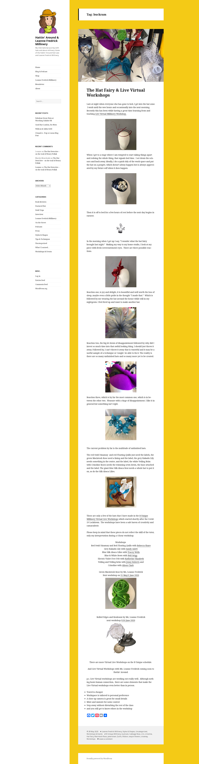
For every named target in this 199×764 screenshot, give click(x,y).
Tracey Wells (134, 552)
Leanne (38, 167)
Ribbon (125, 736)
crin (142, 734)
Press (37, 231)
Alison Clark (128, 565)
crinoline (148, 734)
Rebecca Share (144, 545)
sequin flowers (134, 736)
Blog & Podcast (41, 71)
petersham (112, 736)
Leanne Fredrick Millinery (45, 80)
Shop (37, 76)
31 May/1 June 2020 (130, 575)
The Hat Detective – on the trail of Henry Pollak (48, 160)
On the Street (40, 222)
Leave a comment (105, 739)
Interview (39, 214)
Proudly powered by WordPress (99, 758)
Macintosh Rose (100, 736)
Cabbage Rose (134, 734)
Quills (119, 736)
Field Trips (39, 210)
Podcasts (38, 227)
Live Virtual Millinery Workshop (110, 114)
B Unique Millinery (113, 734)
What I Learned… (42, 247)
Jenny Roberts (133, 562)
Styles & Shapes (41, 235)
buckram (125, 734)
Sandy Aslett (132, 549)
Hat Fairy (90, 736)
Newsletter (39, 84)
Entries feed (40, 280)
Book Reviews (40, 202)
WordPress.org (41, 288)
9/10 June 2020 (128, 620)
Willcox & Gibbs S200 (43, 129)
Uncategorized (41, 243)
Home (37, 67)
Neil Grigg (132, 555)
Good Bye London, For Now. (46, 125)
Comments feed (41, 284)
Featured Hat (40, 206)
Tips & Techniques (42, 239)
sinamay (144, 736)
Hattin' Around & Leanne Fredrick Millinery (47, 41)
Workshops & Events (43, 251)
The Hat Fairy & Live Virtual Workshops (116, 92)
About (37, 88)
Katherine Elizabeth (134, 558)
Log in (37, 276)
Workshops (91, 739)
